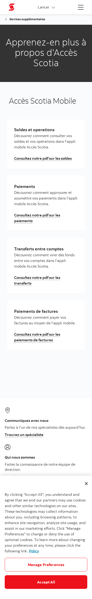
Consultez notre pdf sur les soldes (43, 158)
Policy (34, 551)
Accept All (46, 582)
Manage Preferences (46, 564)
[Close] (86, 483)
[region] (46, 537)
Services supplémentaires (27, 19)
